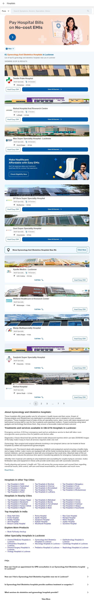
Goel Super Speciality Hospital (27, 228)
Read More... (10, 470)
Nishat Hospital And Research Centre (30, 108)
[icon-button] (3, 3)
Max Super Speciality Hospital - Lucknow (32, 138)
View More (46, 599)
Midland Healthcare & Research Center (31, 299)
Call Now (37, 280)
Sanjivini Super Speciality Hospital (29, 357)
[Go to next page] (63, 403)
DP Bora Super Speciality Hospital (29, 198)
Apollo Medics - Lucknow (24, 269)
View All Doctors (53, 89)
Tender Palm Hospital (23, 78)
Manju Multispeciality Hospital (27, 328)
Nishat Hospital (20, 387)
